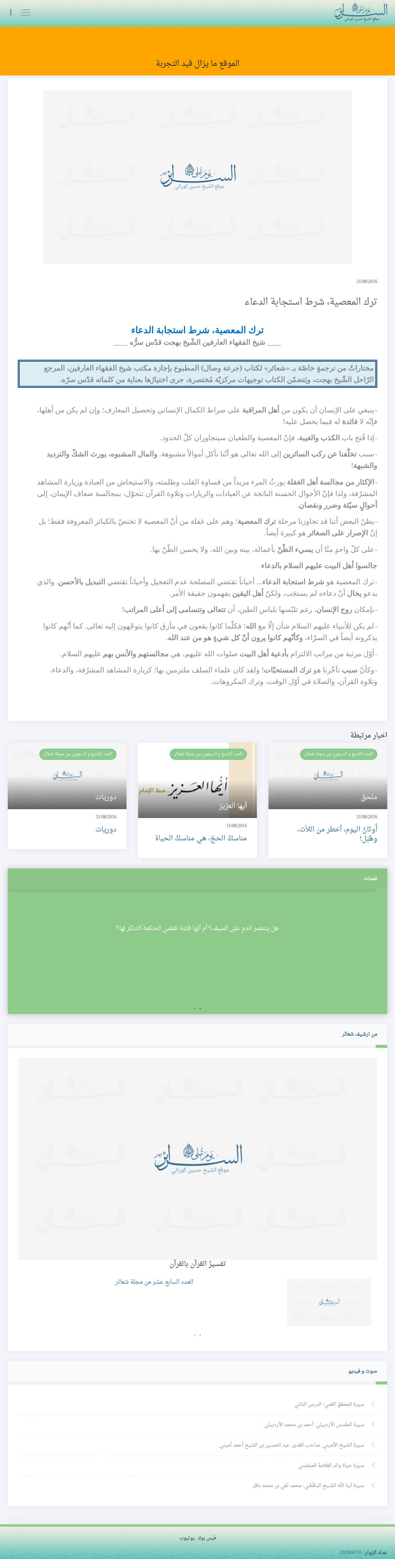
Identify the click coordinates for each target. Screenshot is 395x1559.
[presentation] (200, 1008)
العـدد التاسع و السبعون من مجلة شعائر (338, 754)
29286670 (350, 1553)
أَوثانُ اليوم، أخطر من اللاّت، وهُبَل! (337, 834)
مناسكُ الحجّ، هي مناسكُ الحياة (201, 838)
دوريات (105, 829)
